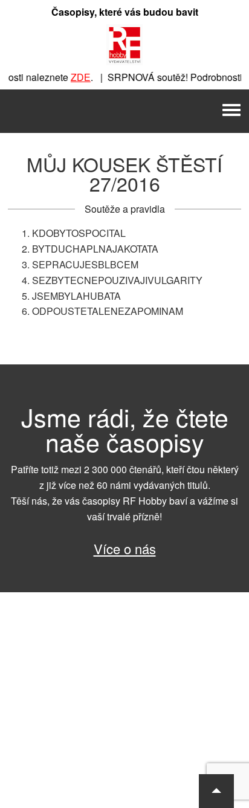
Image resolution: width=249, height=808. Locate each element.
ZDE (78, 77)
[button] (216, 791)
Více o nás (125, 548)
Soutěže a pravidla (125, 209)
